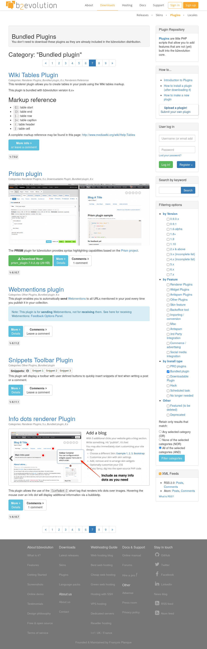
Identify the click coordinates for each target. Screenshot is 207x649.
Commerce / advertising (176, 345)
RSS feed (166, 603)
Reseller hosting (101, 623)
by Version (170, 214)
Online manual (131, 555)
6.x (62, 80)
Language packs (69, 584)
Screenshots (35, 584)
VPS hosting (98, 603)
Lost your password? (170, 155)
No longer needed (181, 395)
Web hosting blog (102, 555)
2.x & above (177, 249)
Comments (171, 487)
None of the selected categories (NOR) (174, 442)
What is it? (34, 555)
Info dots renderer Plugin (41, 418)
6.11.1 (15, 401)
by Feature (170, 279)
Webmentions (77, 298)
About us (64, 602)
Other (167, 400)
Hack (173, 385)
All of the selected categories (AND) (172, 450)
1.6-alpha (176, 229)
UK (99, 632)
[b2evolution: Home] (31, 5)
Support (158, 5)
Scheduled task (180, 390)
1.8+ (173, 234)
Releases (143, 15)
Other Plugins (29, 294)
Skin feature (178, 304)
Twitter (165, 565)
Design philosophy (39, 613)
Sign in (175, 5)
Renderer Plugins (31, 80)
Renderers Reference (77, 80)
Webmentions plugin (36, 289)
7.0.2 (15, 156)
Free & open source (40, 623)
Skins (159, 15)
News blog (160, 594)
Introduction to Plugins (178, 80)
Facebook (167, 574)
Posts (179, 483)
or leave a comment (24, 145)
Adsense (127, 592)
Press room (129, 602)
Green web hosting (103, 584)
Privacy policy (131, 612)
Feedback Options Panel (46, 316)
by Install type (173, 361)
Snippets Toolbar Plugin (40, 359)
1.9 (172, 239)
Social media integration (177, 354)
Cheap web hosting (103, 574)
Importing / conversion (175, 317)
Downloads (107, 5)
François (114, 642)
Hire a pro (129, 575)
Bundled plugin (50, 80)
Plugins (175, 15)
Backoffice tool (179, 310)
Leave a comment (38, 331)
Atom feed (167, 613)
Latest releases (69, 555)
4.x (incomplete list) (182, 259)
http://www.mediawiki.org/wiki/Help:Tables (108, 135)
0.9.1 (173, 224)
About (89, 5)
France (107, 632)
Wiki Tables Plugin (33, 74)
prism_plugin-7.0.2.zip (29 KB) (30, 261)
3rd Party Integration (174, 336)
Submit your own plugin (176, 110)
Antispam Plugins (181, 294)
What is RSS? (166, 496)
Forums (127, 565)
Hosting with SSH (102, 594)
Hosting (127, 5)
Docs (142, 5)
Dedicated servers (102, 613)
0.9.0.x (174, 219)
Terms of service (37, 632)
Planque (126, 642)
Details (60, 261)
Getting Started (37, 574)
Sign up (191, 5)
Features (33, 565)
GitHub (165, 555)
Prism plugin (25, 173)
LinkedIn (166, 584)
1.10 (173, 244)
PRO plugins (178, 366)
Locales (192, 15)
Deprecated (177, 415)
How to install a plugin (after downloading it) (178, 88)
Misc (173, 324)
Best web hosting (102, 565)
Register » (186, 165)
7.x (172, 274)
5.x (44, 179)
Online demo (35, 594)
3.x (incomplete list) (182, 254)
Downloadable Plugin (59, 179)
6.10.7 (15, 272)
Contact (64, 611)
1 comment (80, 261)
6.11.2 (15, 343)
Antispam (176, 329)
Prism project (129, 250)
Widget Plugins (179, 289)
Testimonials (35, 603)
